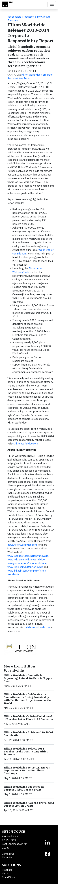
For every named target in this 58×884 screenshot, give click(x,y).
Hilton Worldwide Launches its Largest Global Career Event (24, 788)
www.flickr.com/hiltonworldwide (25, 566)
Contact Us (8, 853)
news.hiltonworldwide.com (22, 544)
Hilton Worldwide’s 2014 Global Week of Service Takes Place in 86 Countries (29, 718)
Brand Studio (9, 877)
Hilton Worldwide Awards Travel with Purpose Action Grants (29, 804)
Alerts (5, 873)
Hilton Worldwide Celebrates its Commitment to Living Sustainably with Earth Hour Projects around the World (28, 699)
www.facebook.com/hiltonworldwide (27, 555)
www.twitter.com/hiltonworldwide (26, 559)
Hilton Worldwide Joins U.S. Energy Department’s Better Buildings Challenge (27, 770)
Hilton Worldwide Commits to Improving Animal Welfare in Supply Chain (28, 678)
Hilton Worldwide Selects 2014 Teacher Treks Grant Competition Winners (26, 751)
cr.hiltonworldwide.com (25, 443)
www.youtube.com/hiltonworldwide (27, 563)
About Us (7, 857)
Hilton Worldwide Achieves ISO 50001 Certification (28, 734)
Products (7, 869)
